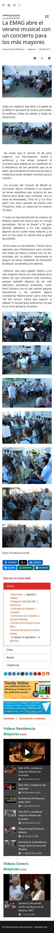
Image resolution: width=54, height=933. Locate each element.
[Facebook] (3, 5)
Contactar (15, 605)
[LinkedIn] (49, 58)
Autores (14, 640)
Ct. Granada (30, 615)
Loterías (14, 612)
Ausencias (16, 594)
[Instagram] (19, 5)
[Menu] (47, 16)
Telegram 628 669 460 (23, 601)
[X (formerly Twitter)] (42, 58)
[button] (27, 586)
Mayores (32, 49)
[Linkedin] (14, 5)
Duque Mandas (19, 619)
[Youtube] (9, 5)
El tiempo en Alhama (22, 608)
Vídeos (14, 598)
